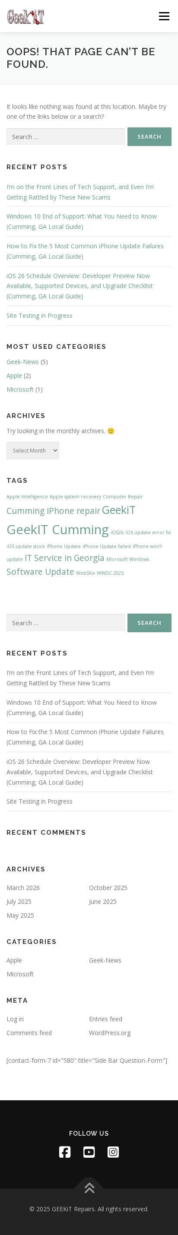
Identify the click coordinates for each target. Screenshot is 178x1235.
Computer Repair (123, 497)
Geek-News (22, 362)
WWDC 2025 (110, 573)
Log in (15, 1019)
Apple (14, 375)
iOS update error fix (148, 532)
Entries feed (105, 1019)
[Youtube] (89, 1152)
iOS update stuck (25, 546)
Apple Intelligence (27, 497)
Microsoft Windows (127, 559)
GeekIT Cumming (57, 529)
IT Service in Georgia (65, 558)
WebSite (85, 573)
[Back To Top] (89, 1189)
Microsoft (20, 389)
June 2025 (103, 901)
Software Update (40, 571)
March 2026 (23, 888)
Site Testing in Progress (39, 315)
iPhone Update (64, 546)
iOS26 (117, 532)
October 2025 (108, 888)
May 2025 (20, 915)
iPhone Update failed (107, 546)
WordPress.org (109, 1033)
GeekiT (119, 510)
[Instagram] (113, 1152)
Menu (164, 16)
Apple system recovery (75, 497)
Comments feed (29, 1033)
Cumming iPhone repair (53, 510)
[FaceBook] (64, 1152)
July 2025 (19, 901)
